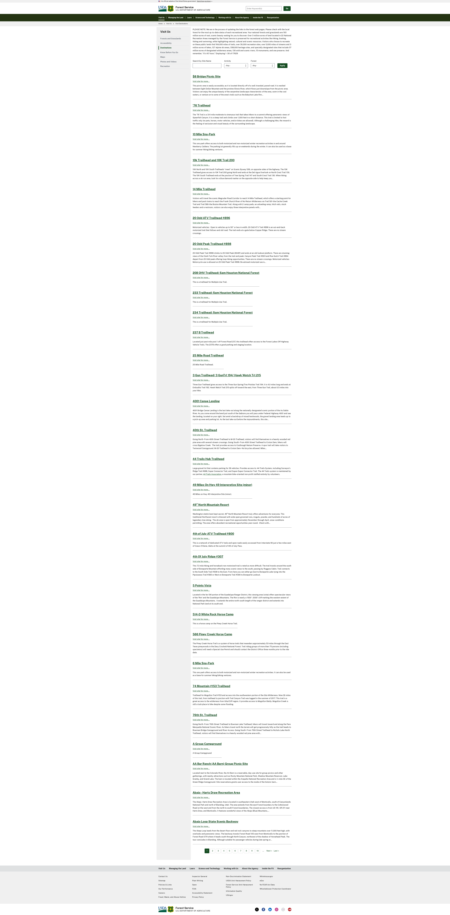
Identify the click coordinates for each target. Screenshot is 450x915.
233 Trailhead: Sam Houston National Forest (223, 292)
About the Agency (250, 868)
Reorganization (284, 868)
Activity (227, 61)
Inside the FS (268, 868)
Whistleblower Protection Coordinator (275, 889)
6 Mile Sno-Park (203, 663)
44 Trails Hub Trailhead (208, 458)
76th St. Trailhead (205, 715)
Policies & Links (165, 885)
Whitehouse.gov (266, 876)
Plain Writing (197, 881)
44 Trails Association (212, 474)
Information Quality (234, 891)
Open (194, 885)
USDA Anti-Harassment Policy (238, 881)
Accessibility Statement (202, 893)
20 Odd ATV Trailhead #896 (211, 218)
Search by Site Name (202, 61)
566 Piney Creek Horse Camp (212, 634)
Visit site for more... (201, 81)
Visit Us (169, 23)
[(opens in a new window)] (257, 909)
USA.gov (229, 895)
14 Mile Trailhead (204, 189)
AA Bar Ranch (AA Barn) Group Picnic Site (220, 763)
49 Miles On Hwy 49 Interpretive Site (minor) (222, 484)
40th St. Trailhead (205, 430)
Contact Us (163, 876)
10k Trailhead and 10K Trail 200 (213, 160)
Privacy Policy (198, 897)
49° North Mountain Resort (211, 504)
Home (160, 23)
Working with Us (231, 868)
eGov (262, 881)
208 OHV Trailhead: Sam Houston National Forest (226, 272)
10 (258, 851)
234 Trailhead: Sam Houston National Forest (223, 312)
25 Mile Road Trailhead (208, 355)
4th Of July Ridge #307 (208, 556)
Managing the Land (177, 868)
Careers (161, 893)
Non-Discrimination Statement (238, 876)
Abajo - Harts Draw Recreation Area (216, 792)
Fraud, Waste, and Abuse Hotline (172, 897)
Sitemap (161, 881)
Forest (253, 61)
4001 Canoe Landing (206, 401)
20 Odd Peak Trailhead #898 (212, 243)
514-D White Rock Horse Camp (213, 614)
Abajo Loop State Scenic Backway (215, 821)
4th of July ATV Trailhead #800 (213, 533)
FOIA (194, 889)
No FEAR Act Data (267, 885)
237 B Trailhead (203, 332)
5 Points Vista (202, 585)
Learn (192, 868)
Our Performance (165, 889)
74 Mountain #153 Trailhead (211, 686)
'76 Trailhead (201, 105)
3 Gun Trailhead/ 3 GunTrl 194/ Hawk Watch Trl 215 (227, 375)
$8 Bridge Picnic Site (207, 76)
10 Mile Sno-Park (204, 134)
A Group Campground (207, 743)
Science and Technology (209, 868)
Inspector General (199, 876)
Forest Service (185, 7)
